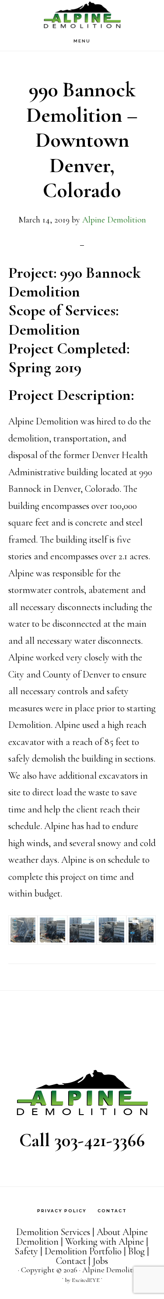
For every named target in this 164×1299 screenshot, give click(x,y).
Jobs (100, 1261)
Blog (136, 1251)
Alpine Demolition (82, 15)
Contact (71, 1261)
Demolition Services (53, 1232)
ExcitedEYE (86, 1280)
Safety (26, 1251)
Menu (82, 41)
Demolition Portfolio (83, 1251)
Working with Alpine (104, 1241)
